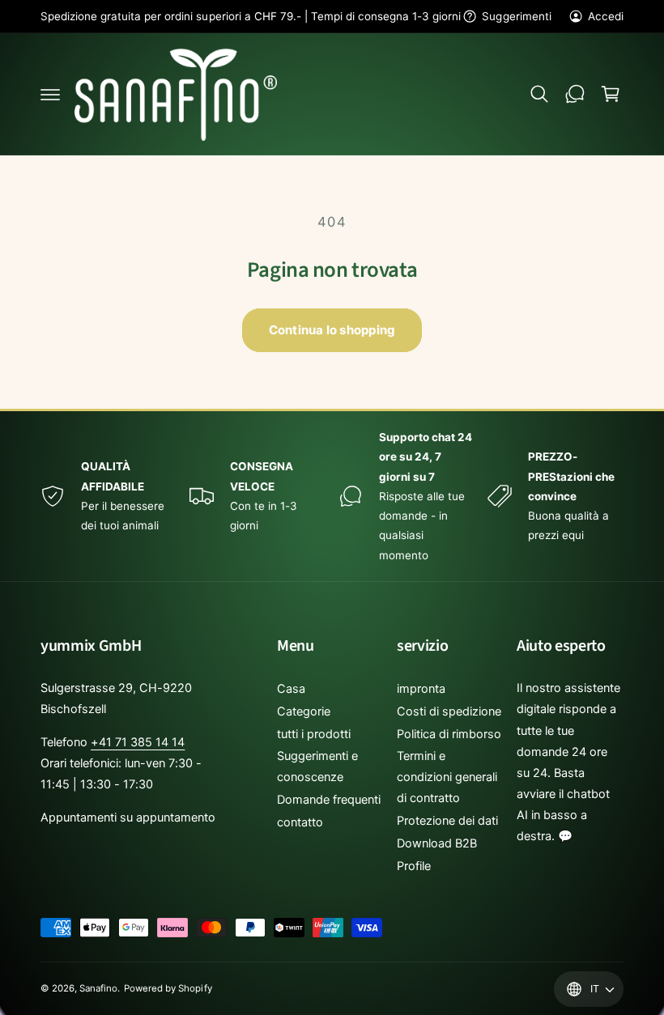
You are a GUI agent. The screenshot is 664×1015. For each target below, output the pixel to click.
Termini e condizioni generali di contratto (447, 777)
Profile (414, 866)
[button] (50, 94)
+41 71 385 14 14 (138, 742)
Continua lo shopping (332, 330)
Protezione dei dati (447, 820)
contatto (300, 822)
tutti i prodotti (314, 734)
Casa (291, 689)
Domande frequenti (329, 799)
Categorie (303, 711)
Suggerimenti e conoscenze (317, 766)
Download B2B (437, 843)
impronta (421, 689)
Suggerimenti (516, 16)
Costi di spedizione (449, 711)
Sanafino (98, 988)
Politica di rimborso (449, 734)
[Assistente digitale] (575, 94)
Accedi (606, 16)
